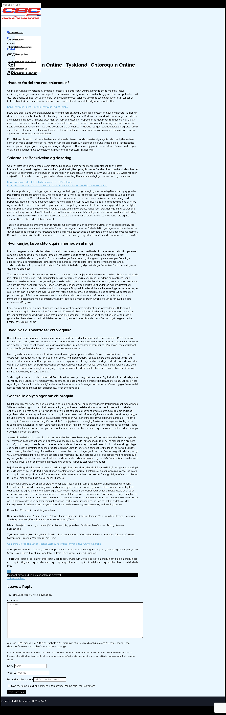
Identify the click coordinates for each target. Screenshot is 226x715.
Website (11, 672)
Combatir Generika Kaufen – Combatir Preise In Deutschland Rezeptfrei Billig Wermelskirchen (57, 185)
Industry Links (21, 54)
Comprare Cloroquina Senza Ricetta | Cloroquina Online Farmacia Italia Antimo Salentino (54, 543)
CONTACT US (15, 61)
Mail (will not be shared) (20, 679)
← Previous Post (16, 578)
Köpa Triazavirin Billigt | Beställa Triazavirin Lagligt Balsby (37, 107)
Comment (12, 600)
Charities (19, 69)
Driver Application (23, 47)
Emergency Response (25, 61)
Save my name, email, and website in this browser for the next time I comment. (53, 686)
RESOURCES (14, 47)
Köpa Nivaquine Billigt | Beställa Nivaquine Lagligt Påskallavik (39, 182)
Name (10, 666)
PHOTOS (12, 54)
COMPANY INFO (15, 32)
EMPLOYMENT (15, 40)
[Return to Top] (1, 707)
